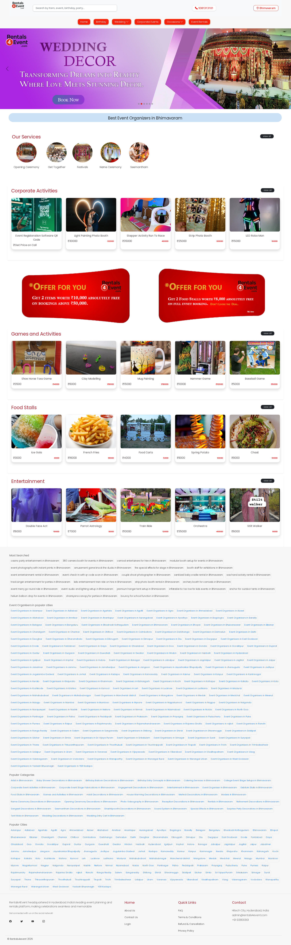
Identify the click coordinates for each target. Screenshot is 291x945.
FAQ (180, 910)
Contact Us (131, 917)
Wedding (120, 22)
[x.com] (25, 921)
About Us (129, 910)
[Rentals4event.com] (18, 8)
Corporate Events (147, 22)
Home (84, 22)
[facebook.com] (14, 921)
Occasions (173, 22)
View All (267, 136)
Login (127, 924)
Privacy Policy (186, 930)
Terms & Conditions (189, 917)
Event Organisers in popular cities (31, 605)
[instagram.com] (47, 921)
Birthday (101, 22)
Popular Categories (21, 775)
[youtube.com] (36, 921)
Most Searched (19, 555)
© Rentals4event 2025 (20, 939)
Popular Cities (18, 825)
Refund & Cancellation (191, 924)
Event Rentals (199, 22)
